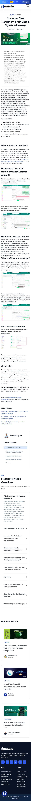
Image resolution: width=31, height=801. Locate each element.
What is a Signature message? (14, 459)
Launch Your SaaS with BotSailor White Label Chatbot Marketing (15, 686)
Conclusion (9, 462)
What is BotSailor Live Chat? (13, 447)
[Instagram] (20, 762)
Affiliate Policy (21, 784)
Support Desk (5, 784)
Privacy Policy (21, 774)
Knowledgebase (6, 779)
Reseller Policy (21, 786)
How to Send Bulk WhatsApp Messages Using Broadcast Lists (14, 724)
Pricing (25, 2)
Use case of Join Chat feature (14, 456)
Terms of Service (22, 772)
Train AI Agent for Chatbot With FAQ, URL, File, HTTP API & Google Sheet (15, 648)
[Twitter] (15, 762)
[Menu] (28, 6)
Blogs (12, 15)
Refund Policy (21, 781)
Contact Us (4, 781)
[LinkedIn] (24, 762)
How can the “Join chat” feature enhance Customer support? (14, 451)
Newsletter (4, 776)
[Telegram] (3, 762)
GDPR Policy (21, 779)
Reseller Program (6, 774)
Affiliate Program (6, 772)
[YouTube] (11, 762)
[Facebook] (7, 762)
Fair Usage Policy (22, 776)
